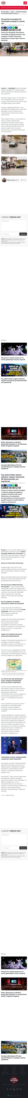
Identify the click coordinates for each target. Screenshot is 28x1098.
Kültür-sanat (22, 1072)
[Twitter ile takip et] (23, 180)
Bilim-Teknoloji (5, 1074)
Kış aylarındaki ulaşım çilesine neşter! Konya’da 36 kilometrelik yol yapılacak (15, 8)
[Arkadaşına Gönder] (16, 30)
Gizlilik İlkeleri (23, 1084)
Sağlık (14, 1070)
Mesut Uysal (11, 180)
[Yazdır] (19, 30)
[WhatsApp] (13, 28)
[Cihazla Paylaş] (16, 28)
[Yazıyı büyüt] (10, 30)
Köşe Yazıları (14, 1074)
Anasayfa (5, 1084)
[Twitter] (5, 28)
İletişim (17, 1084)
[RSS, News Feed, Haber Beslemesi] (20, 1089)
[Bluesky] (8, 28)
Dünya (14, 1072)
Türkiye (5, 1068)
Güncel (5, 1066)
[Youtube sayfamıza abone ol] (14, 1089)
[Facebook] (2, 28)
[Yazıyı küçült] (13, 30)
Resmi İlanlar (5, 1072)
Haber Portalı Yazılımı (15, 1095)
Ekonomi (22, 1066)
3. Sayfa (14, 1068)
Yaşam (22, 1074)
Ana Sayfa (6, 11)
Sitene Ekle (14, 1086)
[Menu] (25, 3)
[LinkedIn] (10, 28)
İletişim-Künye (11, 1084)
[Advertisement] (14, 71)
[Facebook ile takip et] (21, 180)
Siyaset (14, 1066)
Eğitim (22, 1070)
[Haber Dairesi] (3, 3)
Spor (5, 1070)
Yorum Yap (5, 29)
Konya (12, 11)
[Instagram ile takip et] (25, 180)
